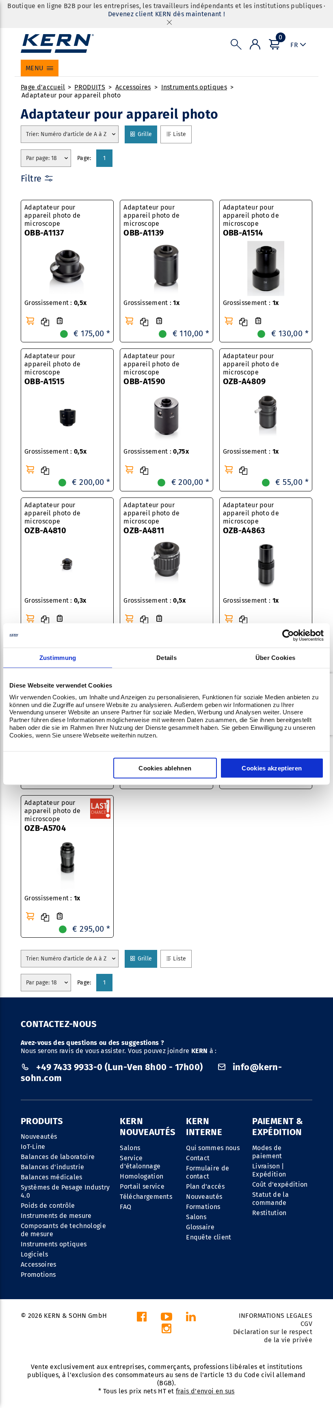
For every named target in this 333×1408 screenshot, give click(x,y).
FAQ (125, 1207)
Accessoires (133, 87)
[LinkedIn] (191, 1318)
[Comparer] (45, 322)
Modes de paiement (267, 1152)
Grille (147, 134)
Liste (182, 134)
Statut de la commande (270, 1199)
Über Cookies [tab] (275, 657)
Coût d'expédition (279, 1184)
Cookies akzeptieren (272, 768)
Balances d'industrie (52, 1167)
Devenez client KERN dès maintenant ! (166, 14)
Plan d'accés (205, 1186)
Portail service (142, 1186)
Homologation (141, 1176)
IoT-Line (33, 1147)
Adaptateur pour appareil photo (71, 95)
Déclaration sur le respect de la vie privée (272, 1336)
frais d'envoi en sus (205, 1391)
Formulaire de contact (207, 1172)
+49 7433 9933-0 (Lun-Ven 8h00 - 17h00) (119, 1067)
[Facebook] (142, 1318)
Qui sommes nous (213, 1148)
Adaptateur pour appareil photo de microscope (52, 220)
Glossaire (200, 1227)
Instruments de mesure (56, 1216)
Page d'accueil (43, 87)
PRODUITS (89, 87)
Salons (130, 1148)
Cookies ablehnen (164, 768)
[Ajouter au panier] (30, 320)
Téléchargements (146, 1196)
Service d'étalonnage (140, 1162)
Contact (198, 1158)
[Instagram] (166, 1330)
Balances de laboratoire (58, 1157)
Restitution (269, 1213)
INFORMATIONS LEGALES (275, 1315)
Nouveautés (39, 1136)
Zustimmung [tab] (57, 657)
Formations (203, 1207)
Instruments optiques (194, 87)
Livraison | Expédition (269, 1170)
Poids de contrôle (48, 1205)
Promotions (38, 1274)
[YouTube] (166, 1318)
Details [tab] (166, 657)
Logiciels (34, 1254)
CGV (306, 1324)
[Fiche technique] (59, 321)
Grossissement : (55, 303)
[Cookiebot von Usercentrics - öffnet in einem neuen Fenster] (288, 635)
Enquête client (208, 1237)
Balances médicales (51, 1177)
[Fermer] (169, 22)
